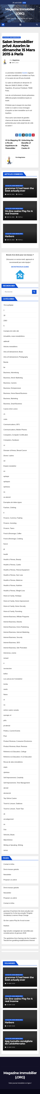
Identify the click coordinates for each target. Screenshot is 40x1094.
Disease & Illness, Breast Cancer (15, 450)
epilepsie (6, 481)
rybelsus (6, 772)
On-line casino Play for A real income (19, 212)
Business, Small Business (12, 404)
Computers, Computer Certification (15, 435)
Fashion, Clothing (9, 507)
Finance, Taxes (8, 528)
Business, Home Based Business (15, 393)
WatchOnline (8, 840)
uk (4, 814)
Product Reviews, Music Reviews (15, 746)
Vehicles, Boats (8, 835)
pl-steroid (6, 725)
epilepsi (6, 476)
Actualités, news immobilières (11, 37)
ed (4, 461)
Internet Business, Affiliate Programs (16, 616)
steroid (5, 788)
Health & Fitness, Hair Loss (13, 575)
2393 (5, 320)
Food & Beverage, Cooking (13, 539)
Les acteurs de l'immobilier (12, 679)
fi (3, 513)
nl (4, 700)
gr (4, 549)
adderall (6, 341)
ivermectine (7, 668)
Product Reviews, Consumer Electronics (17, 741)
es (4, 492)
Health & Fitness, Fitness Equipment (16, 570)
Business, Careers (10, 383)
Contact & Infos (8, 864)
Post (5, 736)
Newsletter (7, 874)
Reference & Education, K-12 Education (17, 757)
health (5, 554)
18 (4, 315)
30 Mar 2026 (11, 983)
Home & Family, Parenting (12, 611)
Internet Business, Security (12, 637)
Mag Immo (15, 60)
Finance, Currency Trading (12, 518)
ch (4, 414)
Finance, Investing (10, 523)
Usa (4, 829)
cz (4, 445)
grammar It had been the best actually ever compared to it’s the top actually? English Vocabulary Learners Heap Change (18, 913)
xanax (5, 850)
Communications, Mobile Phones (15, 430)
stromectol (7, 793)
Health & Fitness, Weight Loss (14, 590)
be (4, 367)
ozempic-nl (7, 715)
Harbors (9, 236)
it (3, 663)
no (4, 705)
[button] (37, 24)
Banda (5, 362)
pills (4, 720)
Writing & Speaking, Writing (13, 845)
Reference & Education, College (14, 751)
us (4, 824)
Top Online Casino (10, 798)
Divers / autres (8, 455)
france (5, 544)
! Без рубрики (8, 305)
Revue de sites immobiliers (13, 762)
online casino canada (11, 710)
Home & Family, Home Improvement (16, 601)
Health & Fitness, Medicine (13, 580)
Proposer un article (10, 880)
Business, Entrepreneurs (12, 388)
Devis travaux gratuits (11, 869)
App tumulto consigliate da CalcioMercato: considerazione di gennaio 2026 (20, 1045)
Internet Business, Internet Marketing (16, 632)
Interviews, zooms (9, 653)
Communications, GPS (11, 424)
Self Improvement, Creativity (13, 777)
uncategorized (8, 819)
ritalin (5, 767)
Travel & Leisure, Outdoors (12, 803)
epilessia (6, 487)
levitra (5, 684)
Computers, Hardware (11, 440)
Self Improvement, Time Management (16, 783)
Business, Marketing (10, 398)
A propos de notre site (11, 331)
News (5, 694)
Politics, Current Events (11, 731)
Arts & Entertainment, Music (13, 352)
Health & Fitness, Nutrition (12, 585)
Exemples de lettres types (12, 502)
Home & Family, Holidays (12, 596)
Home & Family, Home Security (14, 606)
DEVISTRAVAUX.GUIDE (20, 267)
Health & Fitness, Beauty (12, 559)
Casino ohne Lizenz (10, 409)
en (4, 471)
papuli (20, 194)
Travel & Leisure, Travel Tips (13, 809)
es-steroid (6, 497)
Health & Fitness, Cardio (12, 565)
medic (5, 689)
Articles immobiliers (10, 346)
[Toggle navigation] (20, 24)
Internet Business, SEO (11, 642)
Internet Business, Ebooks (12, 622)
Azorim (24, 73)
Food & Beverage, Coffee (12, 533)
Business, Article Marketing (13, 378)
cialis (5, 419)
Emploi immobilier (9, 466)
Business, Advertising (11, 372)
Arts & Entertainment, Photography (15, 357)
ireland (5, 658)
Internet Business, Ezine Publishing (16, 627)
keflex (5, 674)
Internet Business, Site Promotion (15, 648)
